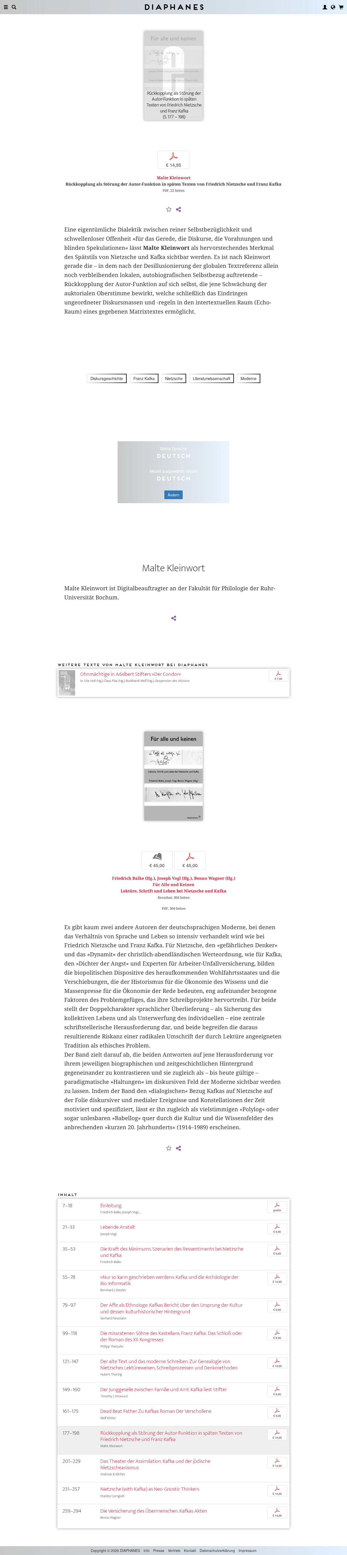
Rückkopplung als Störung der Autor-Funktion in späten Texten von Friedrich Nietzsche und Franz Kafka (171, 1436)
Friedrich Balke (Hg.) (133, 878)
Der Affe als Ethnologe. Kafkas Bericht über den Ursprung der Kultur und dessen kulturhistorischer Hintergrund (171, 1308)
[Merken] (169, 209)
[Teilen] (178, 209)
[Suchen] (14, 7)
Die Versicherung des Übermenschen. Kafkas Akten (153, 1511)
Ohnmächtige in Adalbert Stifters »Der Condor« (130, 674)
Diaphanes (173, 7)
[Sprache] (333, 7)
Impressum (248, 1550)
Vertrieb (174, 1550)
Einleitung (111, 1205)
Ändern (173, 494)
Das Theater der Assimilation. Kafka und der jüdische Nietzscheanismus (155, 1464)
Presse (158, 1550)
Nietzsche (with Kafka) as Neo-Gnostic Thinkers (149, 1489)
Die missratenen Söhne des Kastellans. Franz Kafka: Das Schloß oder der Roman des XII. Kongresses (171, 1336)
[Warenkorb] (341, 7)
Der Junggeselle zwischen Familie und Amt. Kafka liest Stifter (163, 1389)
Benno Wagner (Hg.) (214, 878)
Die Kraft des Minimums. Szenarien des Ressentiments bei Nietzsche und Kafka (171, 1252)
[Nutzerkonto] (325, 7)
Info (147, 1550)
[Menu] (6, 7)
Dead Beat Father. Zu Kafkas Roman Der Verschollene (155, 1411)
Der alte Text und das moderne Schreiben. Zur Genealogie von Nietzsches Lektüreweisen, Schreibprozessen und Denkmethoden (169, 1364)
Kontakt (190, 1550)
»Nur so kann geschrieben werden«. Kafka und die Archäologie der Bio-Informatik (169, 1280)
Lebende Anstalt (117, 1227)
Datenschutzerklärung (217, 1550)
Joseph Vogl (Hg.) (174, 878)
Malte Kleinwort (173, 177)
